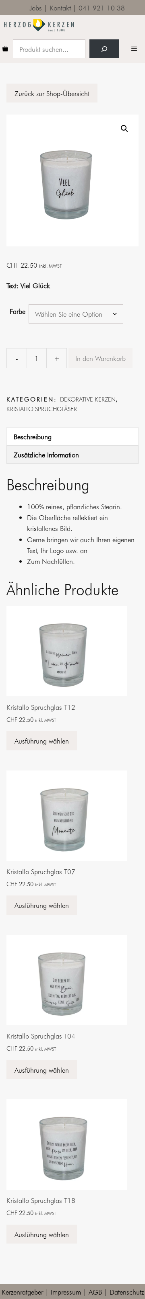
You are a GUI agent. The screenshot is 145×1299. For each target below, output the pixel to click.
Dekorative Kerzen (88, 399)
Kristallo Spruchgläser (41, 409)
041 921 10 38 (102, 7)
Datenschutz (127, 1291)
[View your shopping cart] (5, 49)
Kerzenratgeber (22, 1291)
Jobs (35, 7)
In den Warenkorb (100, 358)
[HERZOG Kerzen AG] (39, 25)
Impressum (66, 1291)
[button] (124, 128)
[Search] (104, 49)
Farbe (17, 311)
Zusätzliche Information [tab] (46, 454)
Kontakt (60, 7)
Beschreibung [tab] (33, 436)
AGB (95, 1291)
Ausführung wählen (41, 740)
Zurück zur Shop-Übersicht (51, 93)
